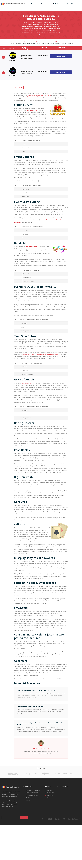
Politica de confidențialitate (33, 790)
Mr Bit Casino (50, 792)
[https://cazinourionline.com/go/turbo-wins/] (12, 70)
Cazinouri (33, 4)
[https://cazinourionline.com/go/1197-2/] (12, 55)
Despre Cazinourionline (32, 795)
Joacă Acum (60, 56)
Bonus (43, 4)
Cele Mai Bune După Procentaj (45, 43)
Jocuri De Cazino (54, 4)
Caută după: (21, 3)
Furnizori (33, 7)
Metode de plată (69, 4)
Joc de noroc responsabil (32, 792)
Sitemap (28, 800)
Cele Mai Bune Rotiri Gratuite (64, 43)
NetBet (48, 798)
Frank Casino (50, 795)
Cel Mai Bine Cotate (16, 43)
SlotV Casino (50, 790)
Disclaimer (29, 798)
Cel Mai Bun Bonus (29, 43)
